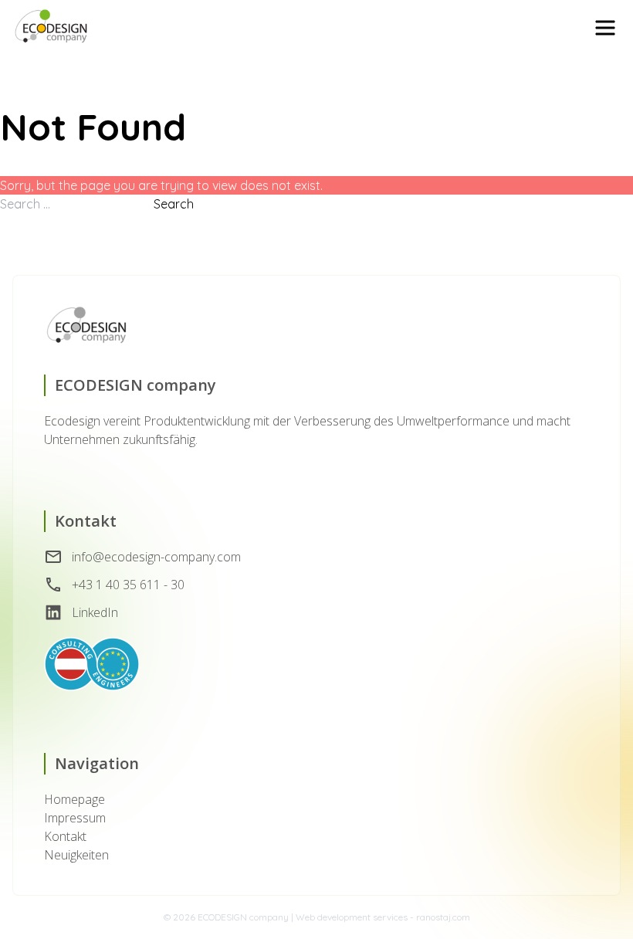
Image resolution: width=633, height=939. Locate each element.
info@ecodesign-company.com (156, 556)
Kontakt (65, 836)
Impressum (75, 817)
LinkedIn (95, 612)
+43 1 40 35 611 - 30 (128, 584)
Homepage (74, 799)
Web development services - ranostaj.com (383, 917)
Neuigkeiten (76, 854)
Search (174, 204)
